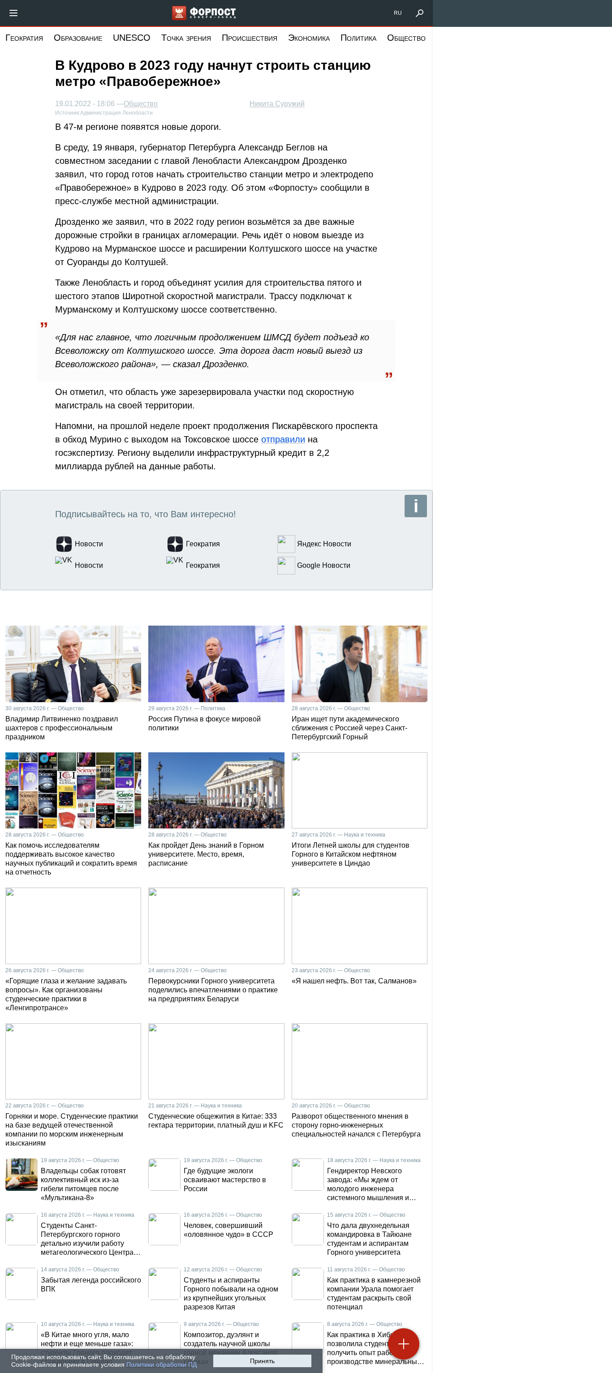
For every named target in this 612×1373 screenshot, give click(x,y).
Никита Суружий (277, 103)
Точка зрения (186, 38)
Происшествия (249, 38)
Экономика (309, 38)
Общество (406, 38)
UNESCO (132, 38)
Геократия (24, 38)
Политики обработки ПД (161, 1364)
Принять (262, 1360)
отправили (283, 439)
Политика (358, 38)
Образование (78, 38)
